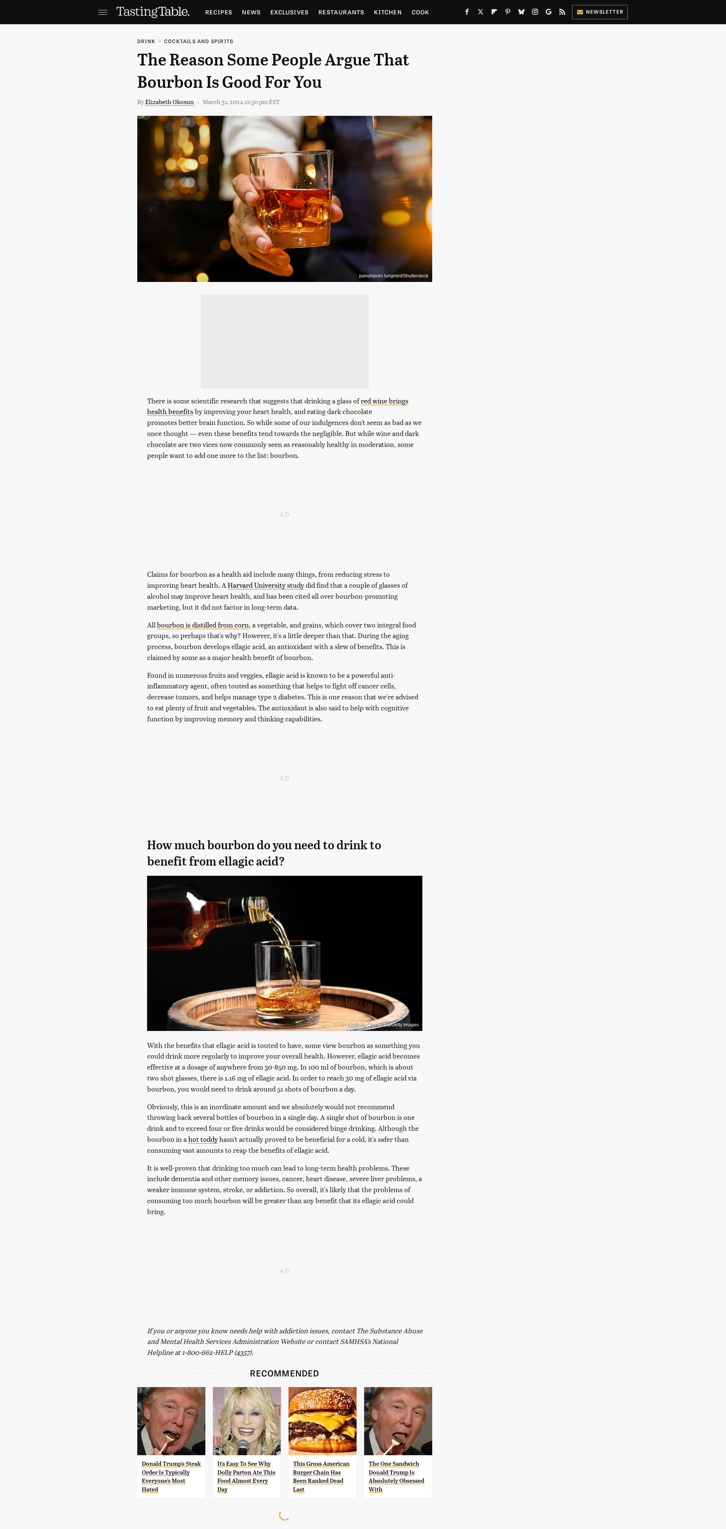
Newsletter (605, 11)
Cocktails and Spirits (198, 41)
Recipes (218, 12)
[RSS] (562, 13)
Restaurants (341, 12)
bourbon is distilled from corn (203, 624)
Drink (146, 41)
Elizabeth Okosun (169, 101)
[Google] (548, 13)
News (251, 12)
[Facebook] (467, 13)
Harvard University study (266, 585)
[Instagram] (535, 13)
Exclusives (289, 12)
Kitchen (388, 12)
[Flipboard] (494, 13)
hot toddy (203, 1139)
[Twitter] (480, 13)
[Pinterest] (508, 13)
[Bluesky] (521, 13)
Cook (421, 12)
